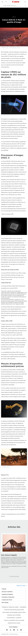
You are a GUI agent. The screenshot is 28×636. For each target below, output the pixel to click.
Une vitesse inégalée (9, 555)
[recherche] (6, 2)
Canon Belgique (13, 626)
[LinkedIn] (14, 630)
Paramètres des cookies (14, 623)
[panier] (2, 2)
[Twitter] (17, 630)
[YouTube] (21, 630)
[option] (14, 553)
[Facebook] (7, 630)
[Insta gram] (10, 630)
